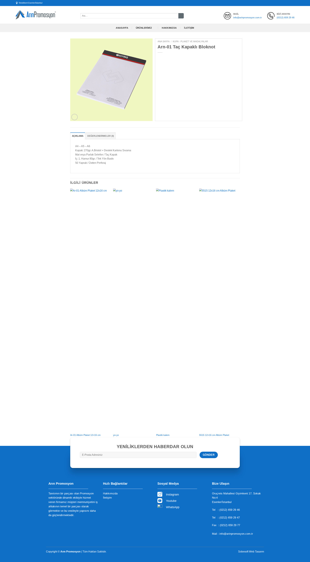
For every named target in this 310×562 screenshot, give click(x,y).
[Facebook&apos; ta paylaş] (160, 58)
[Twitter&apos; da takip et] (290, 3)
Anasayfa (122, 28)
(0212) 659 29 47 (229, 517)
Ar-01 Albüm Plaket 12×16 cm (85, 435)
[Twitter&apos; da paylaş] (166, 58)
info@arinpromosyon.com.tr (247, 17)
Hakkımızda (169, 28)
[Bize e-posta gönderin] (293, 3)
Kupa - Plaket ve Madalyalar (190, 41)
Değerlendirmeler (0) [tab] (100, 136)
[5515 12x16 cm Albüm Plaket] (219, 310)
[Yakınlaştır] (74, 117)
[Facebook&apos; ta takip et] (284, 3)
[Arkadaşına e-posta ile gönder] (172, 58)
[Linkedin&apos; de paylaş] (183, 58)
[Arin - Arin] (36, 14)
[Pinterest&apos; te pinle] (178, 58)
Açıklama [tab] (77, 136)
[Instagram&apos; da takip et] (287, 3)
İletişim (189, 28)
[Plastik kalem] (176, 310)
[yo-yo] (133, 310)
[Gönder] (181, 16)
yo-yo (116, 435)
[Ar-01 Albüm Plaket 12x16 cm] (90, 310)
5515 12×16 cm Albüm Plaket (214, 435)
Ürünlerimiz (144, 28)
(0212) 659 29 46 (285, 17)
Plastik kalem (163, 435)
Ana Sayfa (164, 41)
